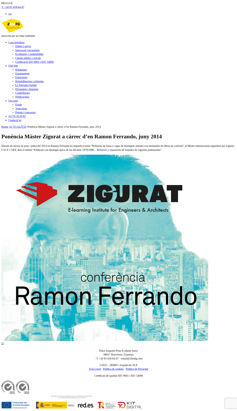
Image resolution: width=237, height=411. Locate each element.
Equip (18, 104)
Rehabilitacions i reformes (29, 81)
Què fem (13, 65)
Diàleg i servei (23, 46)
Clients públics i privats (28, 58)
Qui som (13, 100)
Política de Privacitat (137, 368)
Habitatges (21, 69)
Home (4, 126)
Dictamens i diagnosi (26, 89)
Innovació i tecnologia (27, 50)
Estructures (21, 77)
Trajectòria (21, 108)
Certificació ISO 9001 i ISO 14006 (34, 61)
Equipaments (22, 73)
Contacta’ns (14, 120)
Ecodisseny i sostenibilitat (29, 54)
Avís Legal (95, 368)
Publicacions (22, 96)
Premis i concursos (25, 112)
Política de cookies (113, 368)
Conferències (22, 92)
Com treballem (16, 42)
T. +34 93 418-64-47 (12, 7)
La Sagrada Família (26, 85)
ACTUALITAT (17, 116)
